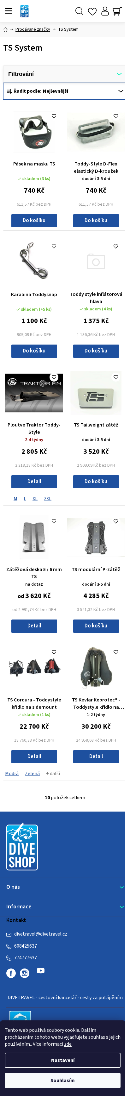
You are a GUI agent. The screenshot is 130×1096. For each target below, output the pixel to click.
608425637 (25, 946)
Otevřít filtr (65, 74)
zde (68, 1044)
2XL (47, 498)
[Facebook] (11, 973)
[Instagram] (24, 973)
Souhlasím (62, 1080)
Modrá (12, 773)
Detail (34, 481)
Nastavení (62, 1060)
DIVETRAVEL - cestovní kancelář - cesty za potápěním (65, 997)
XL (35, 498)
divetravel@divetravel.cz (40, 934)
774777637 (25, 957)
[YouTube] (40, 973)
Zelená (32, 773)
